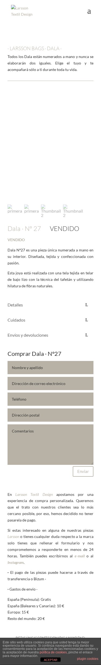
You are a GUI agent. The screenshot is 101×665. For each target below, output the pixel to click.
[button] (14, 149)
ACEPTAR (50, 659)
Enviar (83, 471)
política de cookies (53, 652)
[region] (50, 156)
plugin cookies (87, 659)
